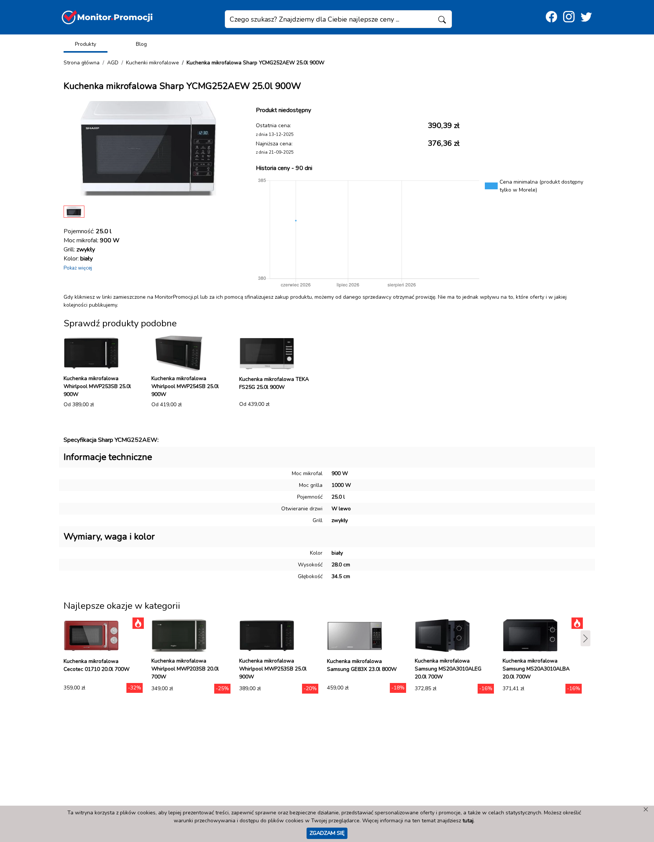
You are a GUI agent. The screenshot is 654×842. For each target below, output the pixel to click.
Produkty (85, 44)
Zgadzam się (327, 833)
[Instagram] (569, 17)
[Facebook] (551, 17)
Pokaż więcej (78, 268)
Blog (141, 44)
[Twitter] (586, 17)
